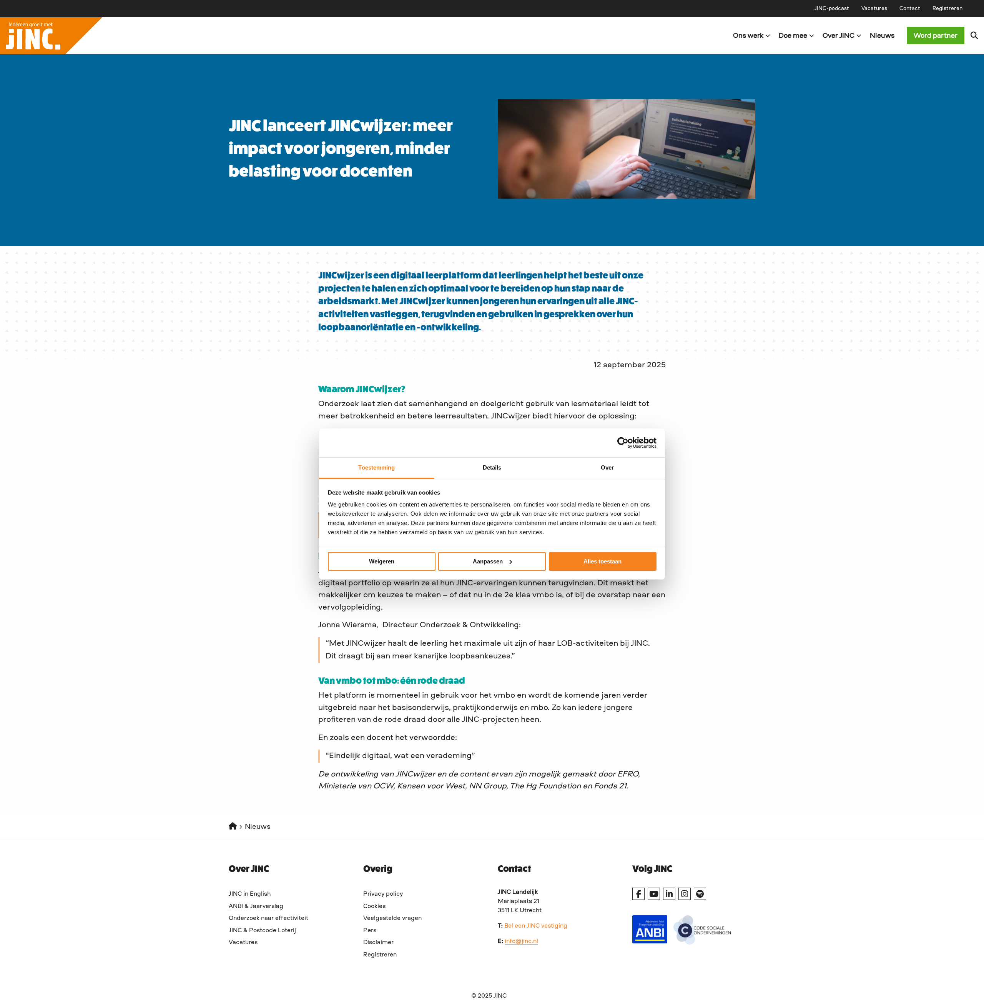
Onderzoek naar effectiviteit (268, 918)
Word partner (935, 35)
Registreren (947, 8)
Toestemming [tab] (376, 467)
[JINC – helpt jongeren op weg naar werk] (246, 35)
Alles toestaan (602, 561)
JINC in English (250, 894)
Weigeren (381, 561)
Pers (369, 931)
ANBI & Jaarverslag (256, 906)
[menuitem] (831, 8)
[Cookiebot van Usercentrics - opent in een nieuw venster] (623, 442)
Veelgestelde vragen (392, 918)
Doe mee (793, 35)
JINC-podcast (831, 8)
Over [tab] (607, 467)
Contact (909, 8)
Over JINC (838, 35)
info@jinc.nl (521, 941)
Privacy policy (383, 894)
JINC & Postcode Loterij (262, 931)
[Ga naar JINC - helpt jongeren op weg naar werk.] (233, 827)
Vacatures (874, 8)
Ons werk (748, 35)
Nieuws (882, 35)
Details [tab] (492, 467)
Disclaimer (378, 943)
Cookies (374, 906)
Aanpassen (488, 561)
